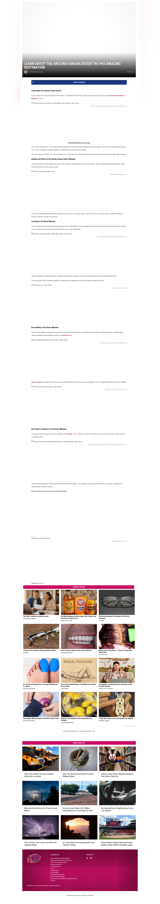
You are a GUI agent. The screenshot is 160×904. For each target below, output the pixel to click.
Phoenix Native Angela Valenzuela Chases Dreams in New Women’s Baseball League (117, 843)
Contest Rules (55, 870)
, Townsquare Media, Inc (41, 885)
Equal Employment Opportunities (60, 858)
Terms (52, 868)
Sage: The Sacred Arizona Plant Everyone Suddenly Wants (78, 775)
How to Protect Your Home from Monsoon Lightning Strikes (40, 843)
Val (29, 72)
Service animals (36, 382)
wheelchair (65, 335)
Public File (53, 862)
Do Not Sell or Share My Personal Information (64, 878)
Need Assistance (62, 862)
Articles (41, 583)
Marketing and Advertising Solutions (61, 860)
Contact (53, 880)
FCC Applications (55, 866)
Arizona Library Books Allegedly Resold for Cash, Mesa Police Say (117, 775)
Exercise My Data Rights (58, 876)
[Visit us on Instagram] (92, 858)
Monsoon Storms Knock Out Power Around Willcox (40, 809)
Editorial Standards (56, 864)
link (124, 382)
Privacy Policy (55, 872)
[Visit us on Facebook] (88, 858)
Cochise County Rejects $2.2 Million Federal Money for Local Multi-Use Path (78, 809)
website (69, 434)
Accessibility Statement (57, 874)
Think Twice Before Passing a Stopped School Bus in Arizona (39, 775)
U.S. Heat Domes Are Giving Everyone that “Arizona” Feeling (78, 843)
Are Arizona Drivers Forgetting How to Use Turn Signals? (117, 809)
